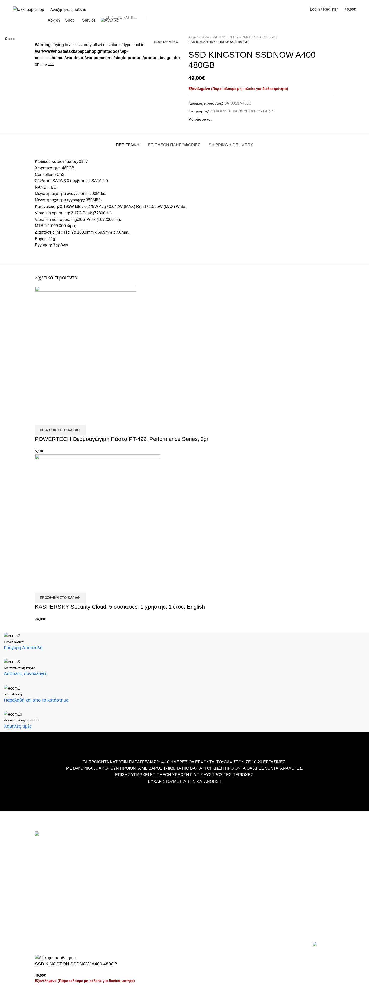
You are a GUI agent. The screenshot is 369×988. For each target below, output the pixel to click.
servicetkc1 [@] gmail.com (58, 881)
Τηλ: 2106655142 (50, 915)
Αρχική (143, 846)
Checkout (145, 861)
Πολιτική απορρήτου (154, 883)
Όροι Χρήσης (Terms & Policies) (163, 876)
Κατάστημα (146, 868)
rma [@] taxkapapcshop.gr (96, 894)
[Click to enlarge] (45, 58)
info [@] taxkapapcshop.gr (79, 857)
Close (10, 38)
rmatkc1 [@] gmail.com (55, 902)
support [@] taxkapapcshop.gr (61, 873)
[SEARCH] (151, 9)
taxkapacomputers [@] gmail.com (64, 865)
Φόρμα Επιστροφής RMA (158, 891)
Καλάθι (143, 853)
